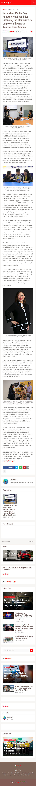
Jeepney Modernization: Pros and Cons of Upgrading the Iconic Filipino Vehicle (23, 688)
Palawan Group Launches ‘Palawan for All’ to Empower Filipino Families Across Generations (16, 747)
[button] (2, 2)
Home (4, 9)
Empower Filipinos (12, 9)
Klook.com (6, 574)
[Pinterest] (24, 467)
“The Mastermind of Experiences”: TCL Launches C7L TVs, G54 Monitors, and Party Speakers (23, 616)
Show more (10, 719)
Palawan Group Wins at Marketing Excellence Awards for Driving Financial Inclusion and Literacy (24, 627)
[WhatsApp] (20, 467)
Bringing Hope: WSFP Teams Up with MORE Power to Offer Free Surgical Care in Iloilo (17, 603)
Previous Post (6, 541)
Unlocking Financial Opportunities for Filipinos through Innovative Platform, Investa (16, 674)
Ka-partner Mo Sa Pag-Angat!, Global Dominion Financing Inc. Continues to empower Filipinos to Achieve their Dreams (10, 510)
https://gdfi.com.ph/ (8, 461)
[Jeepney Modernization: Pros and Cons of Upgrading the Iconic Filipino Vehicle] (8, 688)
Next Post (31, 541)
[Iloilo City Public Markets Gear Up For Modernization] (8, 639)
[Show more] (4, 471)
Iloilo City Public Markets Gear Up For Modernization (24, 637)
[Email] (27, 467)
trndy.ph (8, 2)
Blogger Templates (21, 782)
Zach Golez (13, 480)
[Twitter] (16, 467)
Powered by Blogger (10, 581)
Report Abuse (8, 658)
